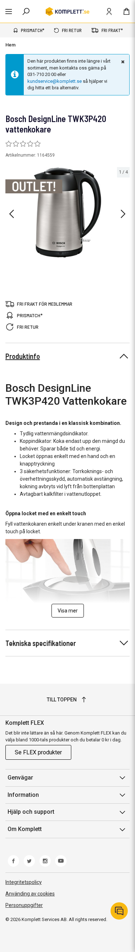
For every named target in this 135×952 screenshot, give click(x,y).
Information (23, 794)
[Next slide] (123, 213)
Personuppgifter (24, 905)
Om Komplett (25, 829)
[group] (67, 212)
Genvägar (20, 777)
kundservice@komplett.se (54, 81)
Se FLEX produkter (38, 752)
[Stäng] (122, 61)
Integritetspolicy (23, 882)
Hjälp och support (31, 811)
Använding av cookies (30, 894)
